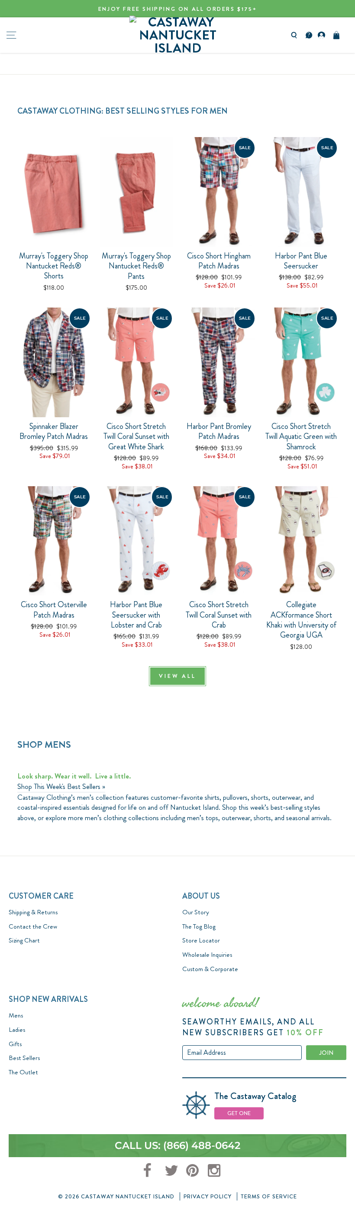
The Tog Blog (199, 926)
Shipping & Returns (33, 912)
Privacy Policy (208, 1196)
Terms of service (269, 1196)
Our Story (195, 912)
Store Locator (201, 940)
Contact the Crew (33, 926)
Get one (239, 1113)
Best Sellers (24, 1058)
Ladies (17, 1029)
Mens (16, 1015)
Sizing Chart (24, 940)
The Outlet (23, 1072)
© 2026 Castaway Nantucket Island (116, 1196)
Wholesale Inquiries (207, 954)
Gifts (15, 1044)
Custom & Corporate (210, 969)
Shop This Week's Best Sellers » (61, 787)
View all (177, 676)
